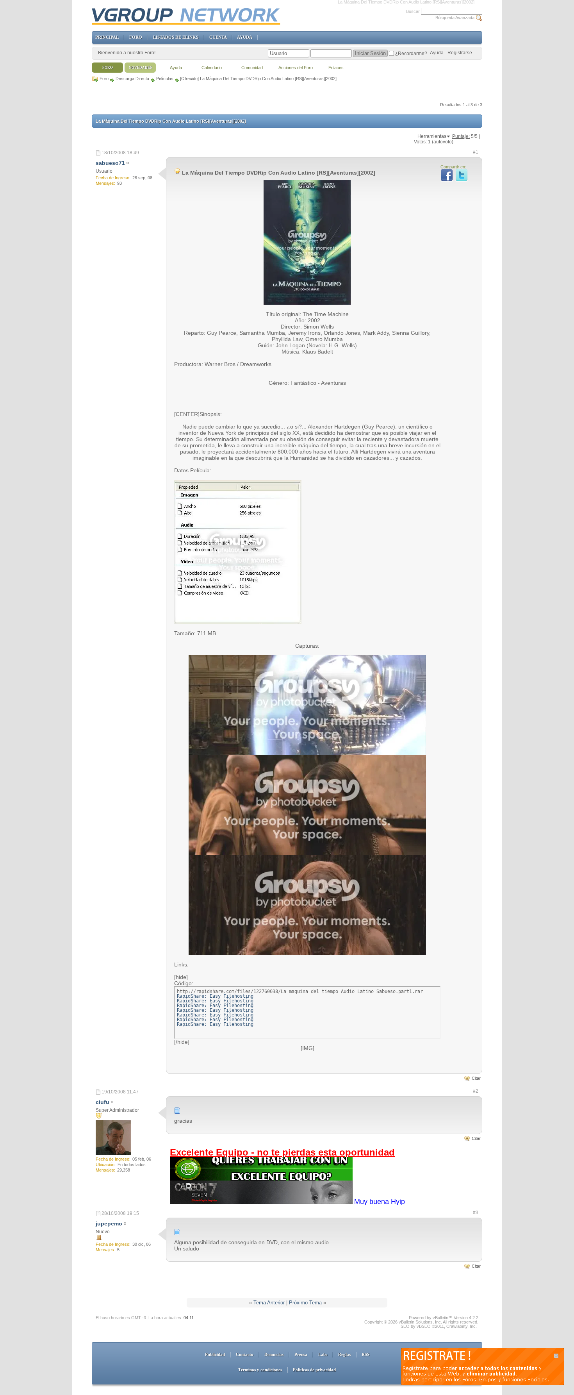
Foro (104, 78)
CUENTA (217, 37)
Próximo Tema (305, 1303)
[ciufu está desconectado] (113, 1137)
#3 (475, 1212)
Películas (164, 78)
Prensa (300, 1354)
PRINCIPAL (106, 37)
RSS (365, 1354)
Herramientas (431, 136)
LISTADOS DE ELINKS (175, 37)
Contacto (244, 1354)
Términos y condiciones (260, 1369)
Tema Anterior (269, 1303)
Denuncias (273, 1354)
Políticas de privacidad (314, 1369)
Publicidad (215, 1354)
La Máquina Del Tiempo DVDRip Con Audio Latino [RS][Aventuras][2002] (171, 121)
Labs (322, 1354)
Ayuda (437, 52)
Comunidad (252, 67)
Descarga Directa (132, 78)
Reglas (344, 1354)
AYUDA (244, 37)
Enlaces (336, 67)
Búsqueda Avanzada (454, 17)
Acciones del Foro (295, 67)
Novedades (140, 68)
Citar (476, 1078)
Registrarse (459, 52)
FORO (135, 37)
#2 (475, 1091)
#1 (475, 152)
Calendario (211, 67)
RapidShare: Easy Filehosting (215, 996)
